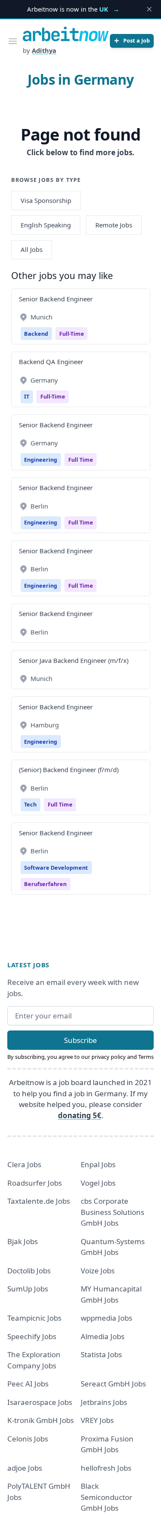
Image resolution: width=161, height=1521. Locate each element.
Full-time (71, 333)
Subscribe (80, 1040)
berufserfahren (45, 884)
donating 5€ (79, 1115)
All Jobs (32, 249)
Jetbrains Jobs (104, 1402)
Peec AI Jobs (28, 1384)
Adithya (44, 50)
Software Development (56, 867)
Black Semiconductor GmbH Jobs (106, 1497)
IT (26, 396)
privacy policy (108, 1057)
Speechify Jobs (31, 1336)
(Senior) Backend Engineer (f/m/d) (68, 769)
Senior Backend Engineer (56, 298)
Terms (146, 1057)
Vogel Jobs (98, 1183)
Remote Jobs (113, 225)
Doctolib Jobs (29, 1271)
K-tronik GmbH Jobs (40, 1420)
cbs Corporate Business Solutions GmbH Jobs (112, 1212)
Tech (30, 804)
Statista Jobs (101, 1354)
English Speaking (46, 225)
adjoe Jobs (24, 1468)
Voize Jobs (98, 1271)
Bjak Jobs (22, 1241)
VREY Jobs (97, 1420)
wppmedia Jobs (106, 1318)
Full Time (80, 459)
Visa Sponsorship (46, 200)
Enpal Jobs (98, 1164)
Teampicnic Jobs (34, 1318)
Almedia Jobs (103, 1336)
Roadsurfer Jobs (34, 1183)
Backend (36, 333)
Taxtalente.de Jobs (38, 1201)
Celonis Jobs (27, 1439)
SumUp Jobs (27, 1289)
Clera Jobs (24, 1164)
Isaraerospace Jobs (39, 1402)
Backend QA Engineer (51, 361)
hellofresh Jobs (106, 1468)
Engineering (40, 459)
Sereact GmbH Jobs (113, 1384)
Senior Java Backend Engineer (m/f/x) (73, 660)
